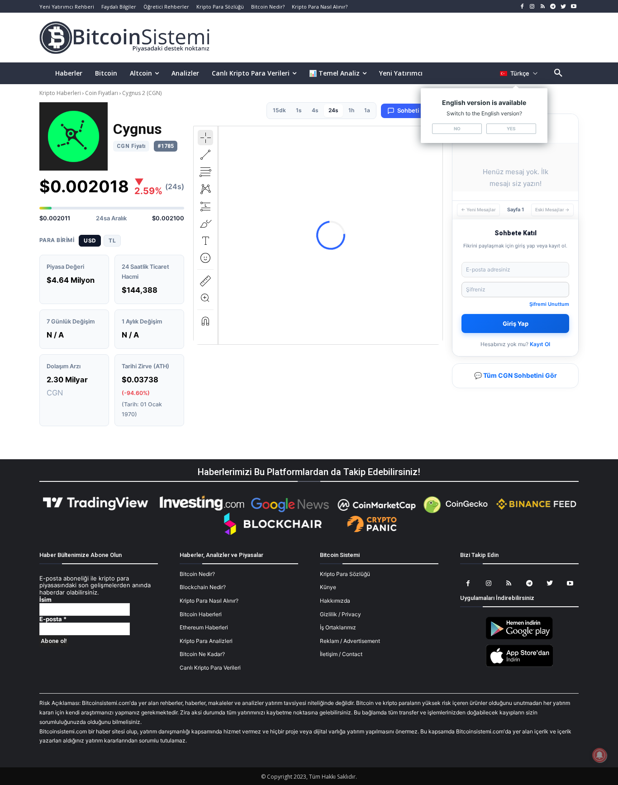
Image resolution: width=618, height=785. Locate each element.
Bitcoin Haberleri (201, 614)
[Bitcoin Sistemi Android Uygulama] (519, 637)
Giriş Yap (515, 323)
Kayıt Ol (540, 344)
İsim (45, 599)
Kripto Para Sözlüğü (345, 574)
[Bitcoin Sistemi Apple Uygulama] (519, 665)
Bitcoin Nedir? (197, 574)
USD (90, 240)
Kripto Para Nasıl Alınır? (209, 600)
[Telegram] (553, 6)
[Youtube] (573, 6)
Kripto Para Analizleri (206, 641)
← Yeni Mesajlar (478, 209)
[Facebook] (522, 6)
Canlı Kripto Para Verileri (210, 667)
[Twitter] (563, 6)
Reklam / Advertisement (350, 641)
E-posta (53, 619)
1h (351, 110)
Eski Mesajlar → (552, 209)
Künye (328, 587)
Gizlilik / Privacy (340, 614)
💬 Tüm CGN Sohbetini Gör (515, 375)
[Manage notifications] (599, 755)
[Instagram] (532, 6)
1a (367, 110)
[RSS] (542, 6)
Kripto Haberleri (60, 93)
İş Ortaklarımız (338, 627)
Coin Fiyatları (101, 93)
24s (333, 110)
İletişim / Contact (341, 654)
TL (112, 240)
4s (315, 110)
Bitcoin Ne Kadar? (202, 654)
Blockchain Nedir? (203, 587)
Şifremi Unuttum (549, 304)
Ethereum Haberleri (204, 627)
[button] (558, 73)
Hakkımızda (335, 600)
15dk (279, 110)
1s (299, 110)
